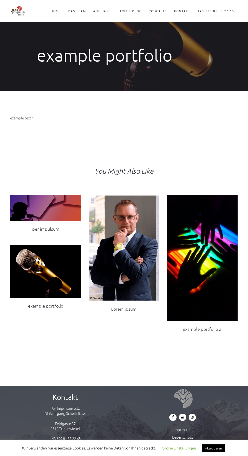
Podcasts (158, 11)
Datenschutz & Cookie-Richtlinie (182, 439)
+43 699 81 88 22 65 (216, 11)
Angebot (101, 11)
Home (56, 11)
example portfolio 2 (202, 329)
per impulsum (45, 229)
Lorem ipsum (124, 309)
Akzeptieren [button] (213, 448)
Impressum (183, 429)
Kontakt (182, 11)
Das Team (77, 11)
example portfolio (45, 306)
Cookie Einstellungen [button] (179, 447)
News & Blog (129, 11)
